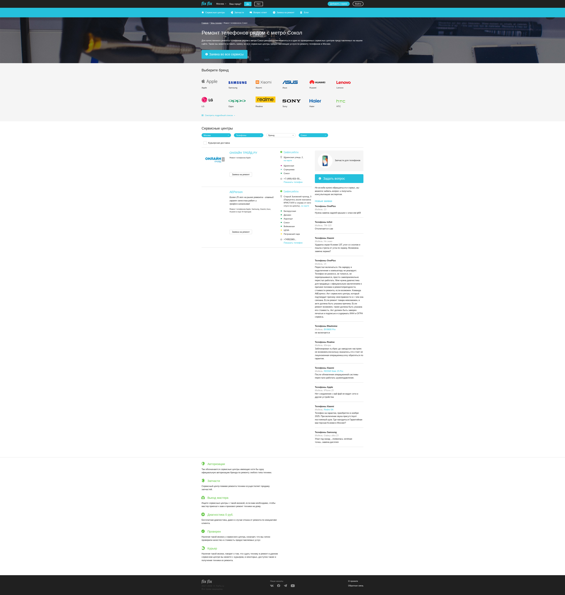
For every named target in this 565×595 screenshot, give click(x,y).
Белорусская (290, 211)
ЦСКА (286, 230)
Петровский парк (292, 234)
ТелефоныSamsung (326, 432)
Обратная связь (355, 585)
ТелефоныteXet (323, 222)
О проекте (353, 581)
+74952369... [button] (290, 239)
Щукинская (289, 166)
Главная (205, 23)
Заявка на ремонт (285, 12)
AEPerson (236, 192)
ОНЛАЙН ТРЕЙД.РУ (243, 152)
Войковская (289, 226)
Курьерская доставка (219, 143)
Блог (306, 12)
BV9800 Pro (329, 329)
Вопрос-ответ (260, 12)
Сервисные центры (215, 12)
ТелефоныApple (324, 387)
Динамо (287, 215)
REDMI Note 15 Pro (333, 371)
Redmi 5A (328, 409)
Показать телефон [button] (293, 182)
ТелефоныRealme (325, 342)
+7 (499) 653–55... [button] (292, 178)
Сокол (287, 173)
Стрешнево (289, 169)
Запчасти (239, 12)
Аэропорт (288, 219)
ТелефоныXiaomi (324, 238)
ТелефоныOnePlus (325, 206)
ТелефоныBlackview (326, 326)
